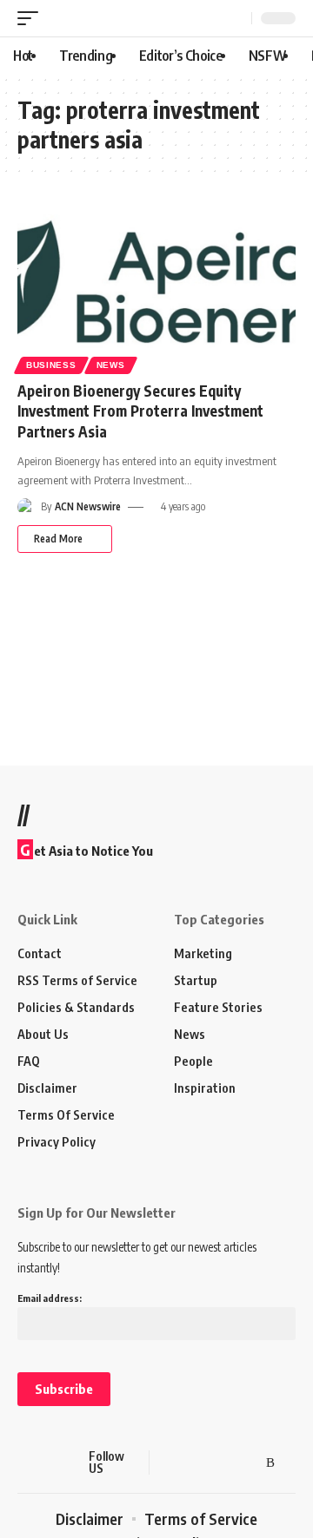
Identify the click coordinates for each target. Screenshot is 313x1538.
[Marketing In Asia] (47, 1462)
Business (51, 365)
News (111, 365)
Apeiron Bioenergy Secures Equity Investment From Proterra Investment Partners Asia (140, 411)
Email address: (49, 1298)
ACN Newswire (88, 506)
